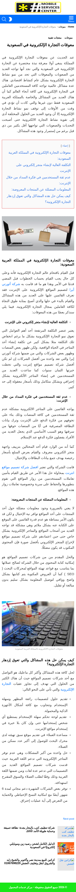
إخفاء (65, 145)
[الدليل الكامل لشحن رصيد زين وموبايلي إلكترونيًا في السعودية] (66, 848)
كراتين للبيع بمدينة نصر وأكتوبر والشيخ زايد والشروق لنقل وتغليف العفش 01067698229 (29, 861)
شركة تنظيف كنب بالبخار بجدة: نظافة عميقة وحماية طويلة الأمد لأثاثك (29, 829)
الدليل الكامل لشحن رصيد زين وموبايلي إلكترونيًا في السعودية (32, 845)
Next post (68, 818)
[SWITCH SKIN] (10, 19)
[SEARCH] (4, 19)
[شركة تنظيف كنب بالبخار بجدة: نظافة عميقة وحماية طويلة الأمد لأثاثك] (66, 832)
